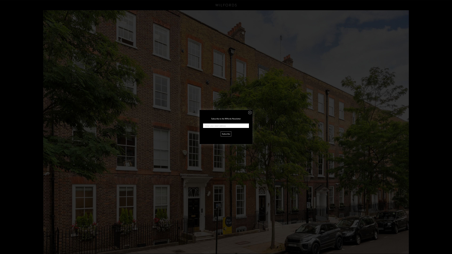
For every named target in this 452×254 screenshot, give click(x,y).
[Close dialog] (249, 112)
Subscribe (226, 134)
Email (205, 122)
